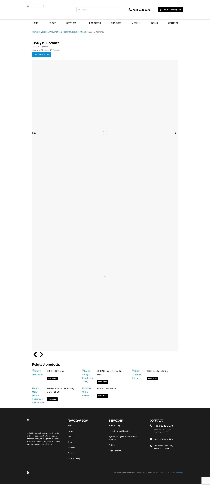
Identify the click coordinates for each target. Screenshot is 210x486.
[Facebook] (28, 472)
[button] (32, 133)
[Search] (79, 10)
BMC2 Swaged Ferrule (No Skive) (109, 373)
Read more (52, 378)
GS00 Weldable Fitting (157, 371)
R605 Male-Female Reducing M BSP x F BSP (60, 390)
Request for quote (172, 10)
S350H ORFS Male (55, 371)
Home (35, 31)
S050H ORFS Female (107, 388)
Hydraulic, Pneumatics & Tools (53, 31)
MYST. (180, 472)
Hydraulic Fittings (77, 31)
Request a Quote (42, 54)
